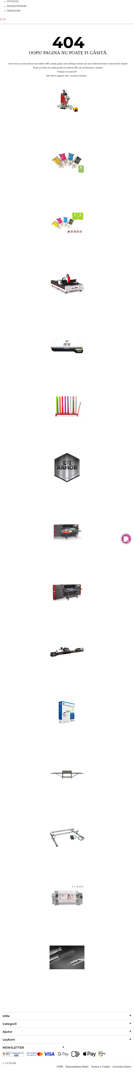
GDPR (60, 1066)
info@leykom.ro (17, 6)
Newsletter (13, 11)
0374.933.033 (12, 1)
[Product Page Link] (67, 121)
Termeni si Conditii (100, 1066)
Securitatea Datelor (122, 1066)
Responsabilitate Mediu (77, 1066)
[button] (126, 539)
